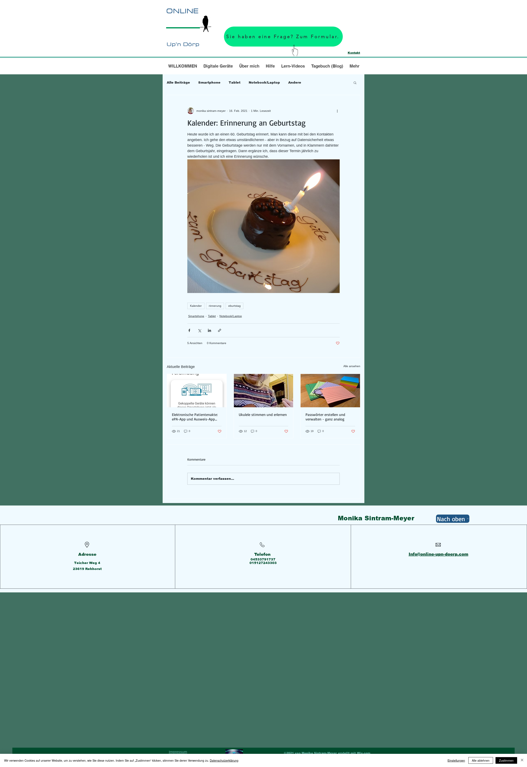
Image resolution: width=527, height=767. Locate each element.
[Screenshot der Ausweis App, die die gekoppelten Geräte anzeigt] (196, 390)
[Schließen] (522, 760)
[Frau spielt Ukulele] (263, 390)
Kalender (196, 305)
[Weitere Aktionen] (337, 110)
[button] (355, 82)
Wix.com (364, 753)
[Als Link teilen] (220, 330)
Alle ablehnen (481, 760)
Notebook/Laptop (264, 82)
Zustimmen (506, 760)
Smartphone (209, 82)
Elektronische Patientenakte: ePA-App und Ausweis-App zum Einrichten (195, 416)
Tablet (234, 82)
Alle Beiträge (178, 82)
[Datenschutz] (234, 753)
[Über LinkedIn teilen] (209, 330)
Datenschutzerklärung (224, 760)
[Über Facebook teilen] (189, 330)
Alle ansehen (351, 366)
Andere (294, 82)
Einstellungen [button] (456, 760)
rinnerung (215, 305)
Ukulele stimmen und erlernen (263, 414)
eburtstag (234, 305)
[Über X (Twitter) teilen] (199, 330)
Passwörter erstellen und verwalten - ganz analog (325, 416)
